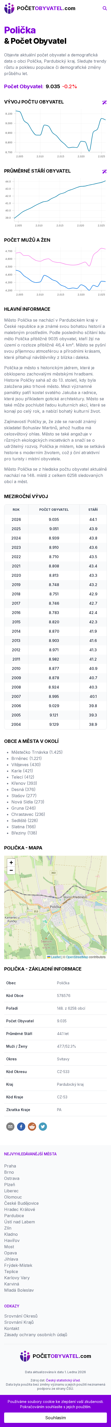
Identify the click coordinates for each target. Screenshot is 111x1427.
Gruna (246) (23, 808)
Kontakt (11, 1328)
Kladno (11, 1234)
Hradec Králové (19, 1209)
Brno (9, 1172)
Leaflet (55, 957)
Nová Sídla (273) (27, 801)
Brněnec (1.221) (26, 758)
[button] (11, 863)
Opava (10, 1252)
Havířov (12, 1240)
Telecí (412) (22, 777)
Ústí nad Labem (19, 1221)
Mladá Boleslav (19, 1290)
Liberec (11, 1190)
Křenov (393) (24, 783)
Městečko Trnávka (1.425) (37, 752)
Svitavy (63, 1059)
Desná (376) (23, 789)
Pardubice (14, 1215)
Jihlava (11, 1259)
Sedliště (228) (24, 820)
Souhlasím (55, 1417)
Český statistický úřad (63, 1380)
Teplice (11, 1271)
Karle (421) (22, 770)
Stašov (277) (24, 795)
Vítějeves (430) (26, 764)
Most (9, 1246)
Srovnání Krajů (19, 1322)
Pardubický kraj (70, 1084)
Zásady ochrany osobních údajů (35, 1334)
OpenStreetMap (77, 957)
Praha (10, 1166)
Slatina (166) (23, 826)
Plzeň (9, 1184)
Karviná (11, 1283)
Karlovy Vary (17, 1277)
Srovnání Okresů (20, 1316)
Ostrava (11, 1178)
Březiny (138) (24, 833)
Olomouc (13, 1197)
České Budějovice (21, 1203)
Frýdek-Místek (18, 1265)
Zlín (7, 1228)
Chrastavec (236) (28, 814)
